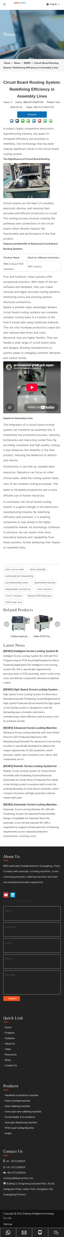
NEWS (8, 651)
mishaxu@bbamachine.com (18, 1178)
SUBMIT (12, 998)
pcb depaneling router (16, 582)
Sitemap (7, 1224)
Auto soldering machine (17, 1106)
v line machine (44, 589)
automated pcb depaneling (19, 576)
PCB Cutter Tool (13, 602)
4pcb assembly (38, 569)
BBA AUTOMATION (44, 107)
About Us (10, 1043)
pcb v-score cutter (14, 569)
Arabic (8, 1133)
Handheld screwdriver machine (21, 1095)
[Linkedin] (12, 895)
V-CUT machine (13, 595)
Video (8, 1049)
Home (8, 1027)
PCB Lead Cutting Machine (19, 1127)
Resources (11, 1054)
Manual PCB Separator (40, 595)
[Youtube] (6, 895)
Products (10, 1032)
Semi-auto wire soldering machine (23, 1111)
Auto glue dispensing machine (21, 1122)
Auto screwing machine (17, 1100)
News (8, 1060)
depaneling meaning (44, 582)
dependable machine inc (18, 589)
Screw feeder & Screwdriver (20, 1117)
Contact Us (11, 1065)
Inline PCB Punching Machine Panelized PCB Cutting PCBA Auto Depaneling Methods (43, 636)
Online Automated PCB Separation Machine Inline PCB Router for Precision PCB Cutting (20, 636)
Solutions (10, 1038)
